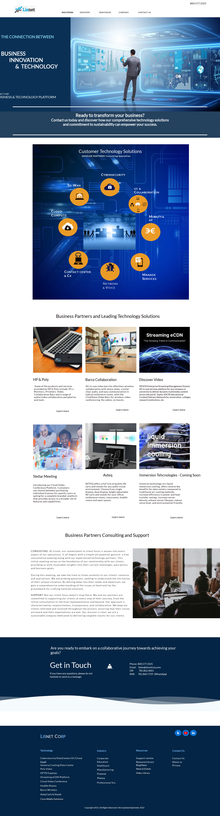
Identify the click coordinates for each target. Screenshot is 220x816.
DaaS (43, 761)
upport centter (146, 758)
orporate (103, 758)
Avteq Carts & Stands (50, 794)
